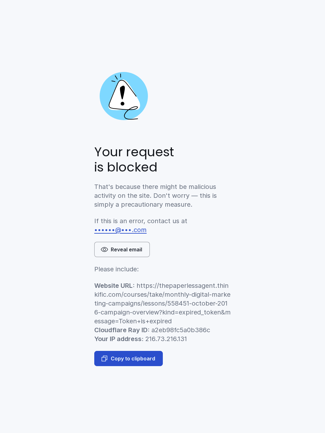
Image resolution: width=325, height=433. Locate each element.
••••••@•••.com (120, 230)
